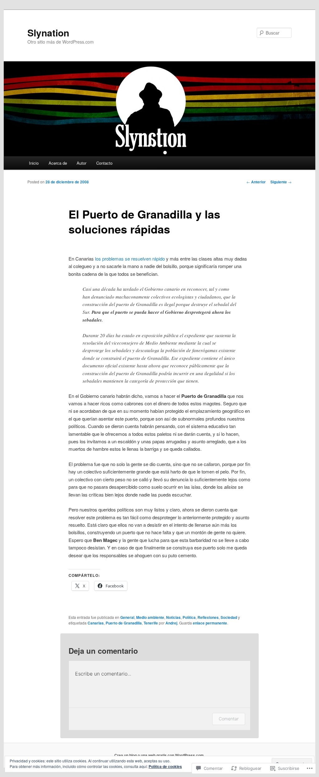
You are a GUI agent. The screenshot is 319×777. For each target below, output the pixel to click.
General (127, 617)
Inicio (34, 163)
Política (189, 617)
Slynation (48, 32)
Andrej (171, 623)
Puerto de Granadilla (124, 623)
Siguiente (281, 182)
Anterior (256, 182)
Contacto (104, 163)
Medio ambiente (150, 617)
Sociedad (229, 617)
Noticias (173, 617)
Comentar (229, 718)
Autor (81, 163)
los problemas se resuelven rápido (130, 258)
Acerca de (58, 163)
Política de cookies (165, 766)
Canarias (96, 623)
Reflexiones (208, 617)
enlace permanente (210, 623)
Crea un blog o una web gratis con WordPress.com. (159, 755)
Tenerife (151, 623)
